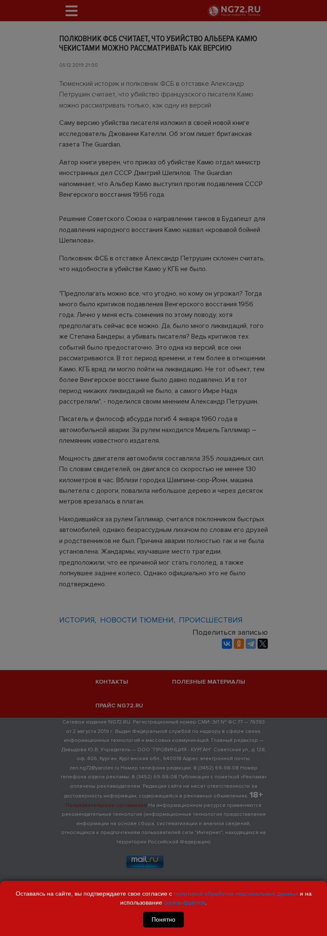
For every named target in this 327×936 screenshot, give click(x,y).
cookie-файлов (184, 902)
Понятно (163, 919)
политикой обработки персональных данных (236, 893)
